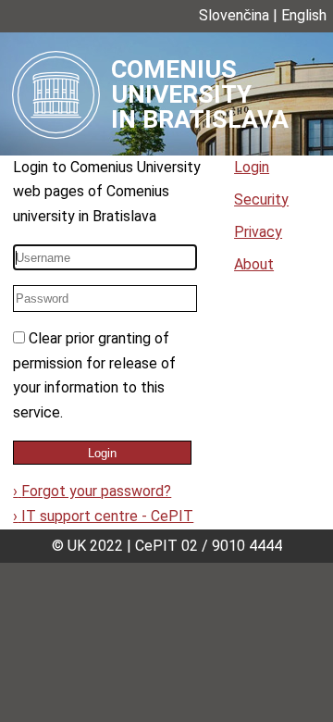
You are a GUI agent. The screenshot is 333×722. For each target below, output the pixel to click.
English (304, 15)
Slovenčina (234, 15)
